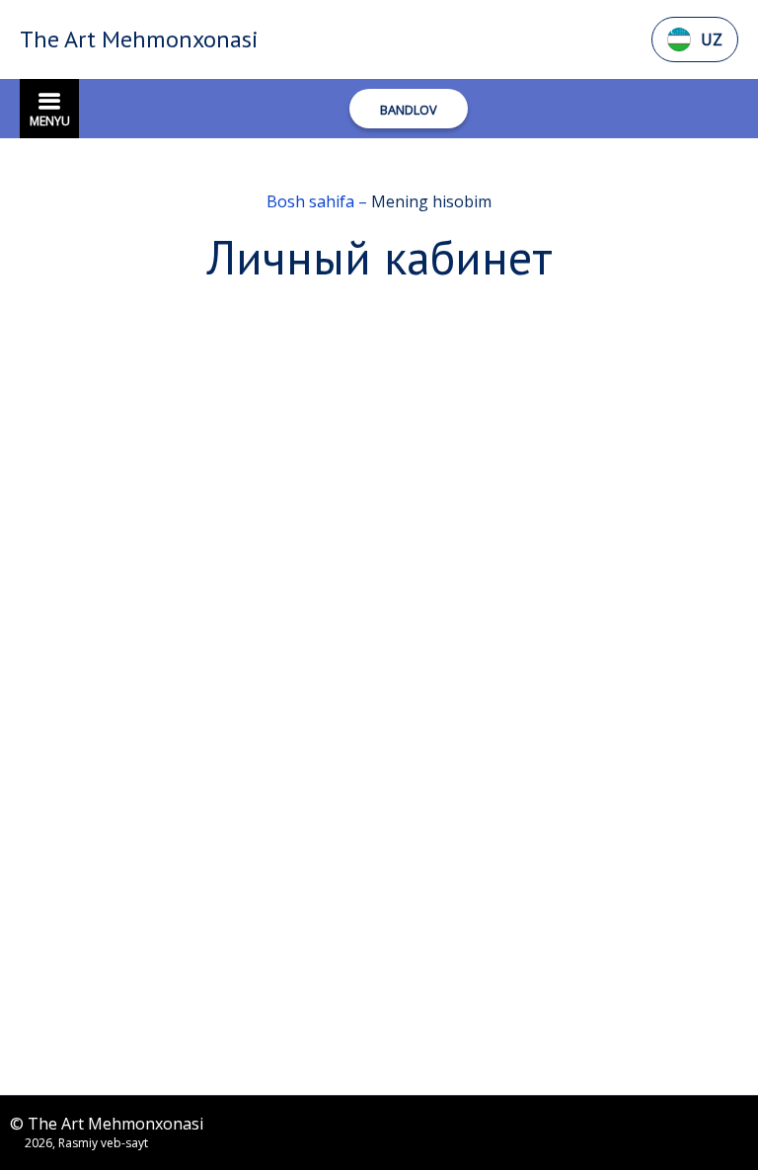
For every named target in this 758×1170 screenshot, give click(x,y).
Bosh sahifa (312, 201)
